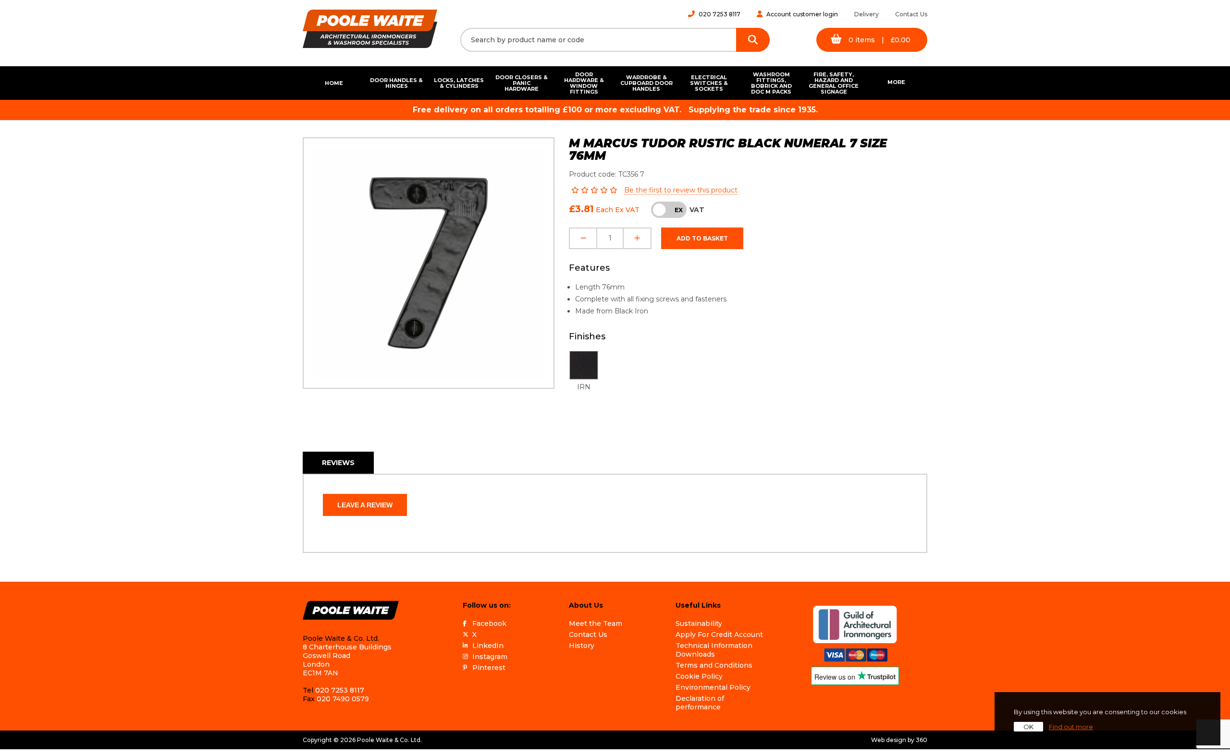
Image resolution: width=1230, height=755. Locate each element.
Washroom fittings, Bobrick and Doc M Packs (771, 83)
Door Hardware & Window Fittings (584, 83)
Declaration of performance (700, 702)
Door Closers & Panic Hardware (521, 83)
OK (1028, 727)
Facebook (489, 623)
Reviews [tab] (338, 462)
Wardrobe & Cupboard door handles (646, 83)
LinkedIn (488, 645)
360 (921, 739)
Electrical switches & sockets (709, 83)
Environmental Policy (713, 687)
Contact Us (911, 14)
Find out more (1071, 727)
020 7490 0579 (343, 699)
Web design (888, 739)
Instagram (489, 656)
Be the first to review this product (681, 190)
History (581, 645)
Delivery (866, 14)
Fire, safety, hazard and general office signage (834, 83)
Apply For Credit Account (719, 634)
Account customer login (802, 14)
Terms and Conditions (714, 665)
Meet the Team (595, 623)
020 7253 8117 (719, 14)
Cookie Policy (699, 676)
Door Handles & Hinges (396, 83)
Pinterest (488, 667)
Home (334, 83)
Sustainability (699, 623)
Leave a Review (365, 505)
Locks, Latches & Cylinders (459, 83)
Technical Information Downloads (714, 650)
